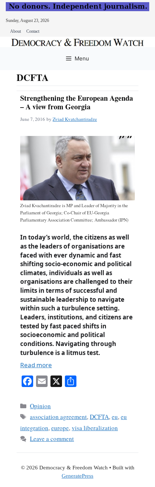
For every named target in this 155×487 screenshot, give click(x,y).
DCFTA (99, 417)
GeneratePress (77, 476)
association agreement (58, 417)
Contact (32, 31)
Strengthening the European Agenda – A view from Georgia (76, 102)
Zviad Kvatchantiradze (75, 119)
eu (115, 417)
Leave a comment (52, 438)
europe (60, 428)
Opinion (40, 406)
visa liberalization (95, 428)
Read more (36, 365)
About (15, 31)
